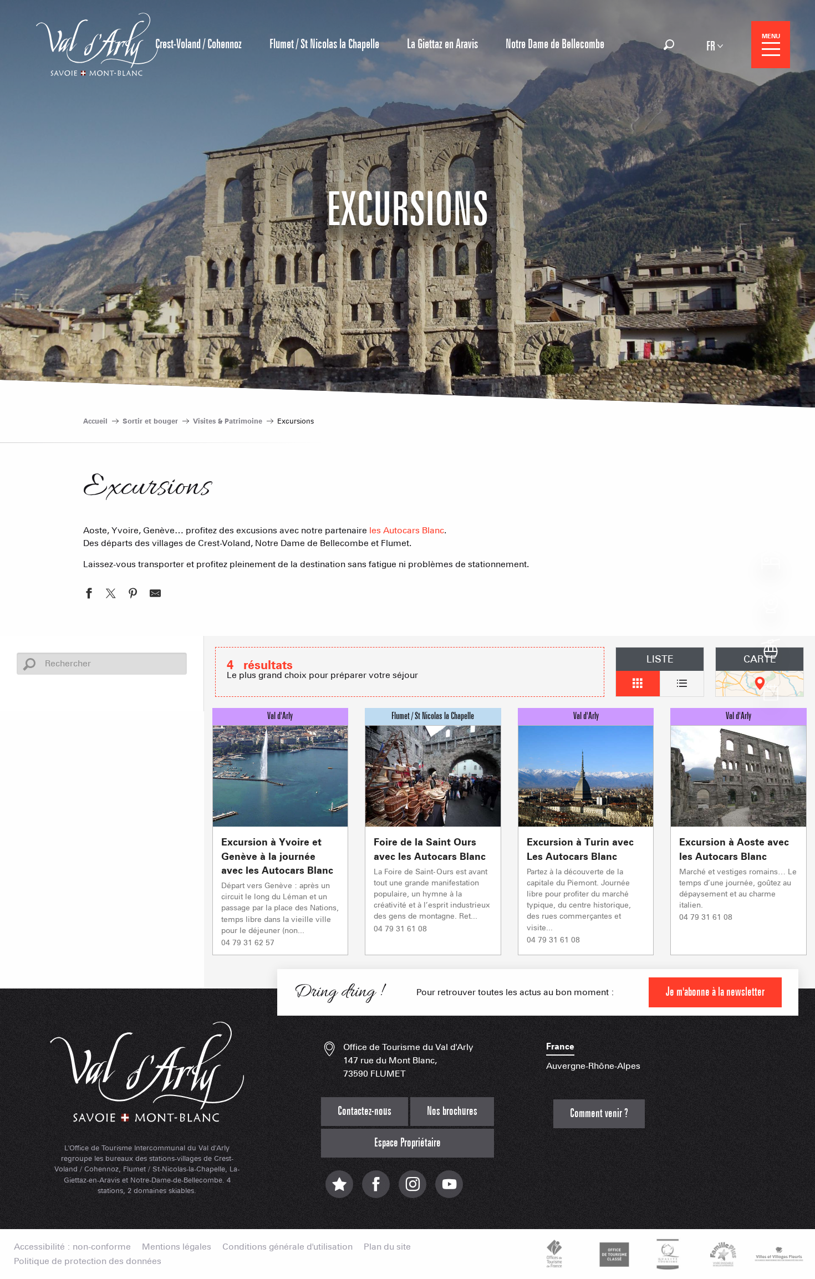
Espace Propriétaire (407, 1143)
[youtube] (449, 1189)
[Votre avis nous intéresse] (339, 1189)
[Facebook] (376, 1189)
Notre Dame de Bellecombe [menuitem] (555, 44)
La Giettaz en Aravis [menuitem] (442, 44)
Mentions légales (176, 1246)
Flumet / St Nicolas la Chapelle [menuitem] (324, 44)
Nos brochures (452, 1111)
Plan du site (387, 1246)
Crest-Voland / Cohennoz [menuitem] (198, 44)
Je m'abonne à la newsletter (715, 992)
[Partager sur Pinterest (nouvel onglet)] (133, 595)
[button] (669, 44)
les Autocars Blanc (406, 530)
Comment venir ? (599, 1113)
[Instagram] (412, 1189)
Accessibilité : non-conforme (72, 1246)
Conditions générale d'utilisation (287, 1246)
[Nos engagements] (613, 1254)
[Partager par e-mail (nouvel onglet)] (155, 595)
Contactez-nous (364, 1111)
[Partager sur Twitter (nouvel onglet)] (110, 595)
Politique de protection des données (87, 1261)
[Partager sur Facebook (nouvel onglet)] (88, 595)
